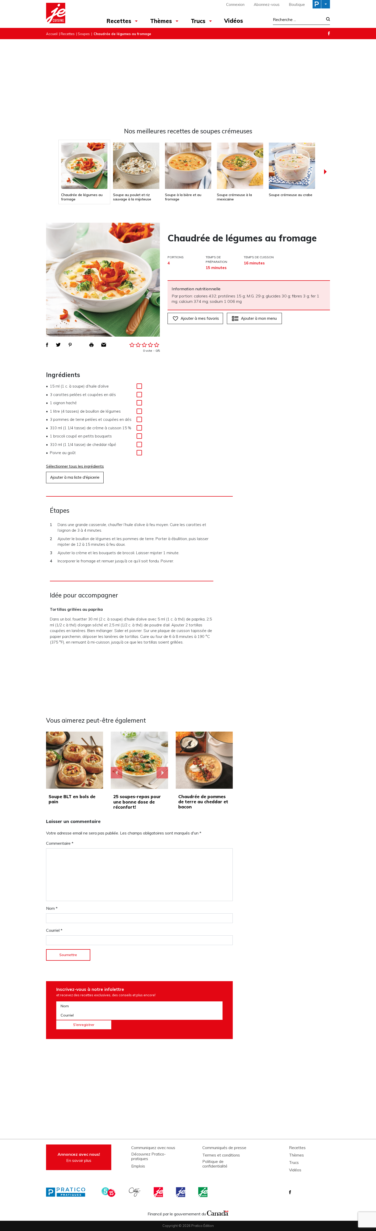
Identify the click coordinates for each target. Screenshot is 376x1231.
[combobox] (298, 19)
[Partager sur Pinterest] (70, 345)
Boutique (297, 4)
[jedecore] (181, 1192)
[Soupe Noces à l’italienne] (139, 760)
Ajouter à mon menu (259, 318)
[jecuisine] (159, 1192)
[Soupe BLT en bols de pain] (74, 760)
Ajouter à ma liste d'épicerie (74, 477)
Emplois (138, 1166)
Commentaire (59, 843)
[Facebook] (329, 33)
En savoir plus (79, 1157)
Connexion (235, 4)
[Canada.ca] (217, 1212)
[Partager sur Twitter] (58, 345)
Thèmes (161, 21)
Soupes (84, 34)
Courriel (54, 930)
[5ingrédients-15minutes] (109, 1192)
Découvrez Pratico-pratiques (148, 1156)
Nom (52, 908)
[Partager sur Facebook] (47, 345)
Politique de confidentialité (214, 1164)
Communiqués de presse (224, 1148)
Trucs (198, 21)
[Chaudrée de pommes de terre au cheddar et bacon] (204, 760)
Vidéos (233, 20)
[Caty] (135, 1192)
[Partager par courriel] (103, 345)
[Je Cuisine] (68, 13)
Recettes (118, 21)
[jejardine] (203, 1192)
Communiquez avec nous (153, 1148)
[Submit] (326, 19)
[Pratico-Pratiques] (68, 1192)
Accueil (52, 34)
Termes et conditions (221, 1155)
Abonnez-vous (267, 4)
